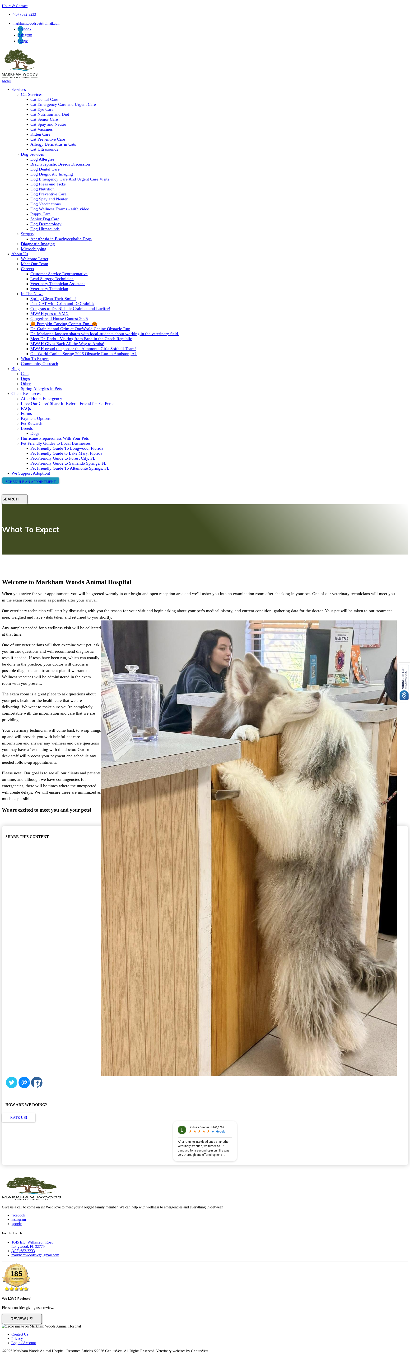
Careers (27, 268)
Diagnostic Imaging (38, 243)
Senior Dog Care (44, 219)
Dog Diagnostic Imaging (51, 174)
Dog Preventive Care (48, 194)
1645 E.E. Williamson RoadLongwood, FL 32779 (32, 1244)
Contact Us (19, 1334)
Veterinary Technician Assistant (57, 283)
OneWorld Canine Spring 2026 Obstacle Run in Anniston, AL (83, 353)
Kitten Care (40, 134)
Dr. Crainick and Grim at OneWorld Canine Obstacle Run (80, 328)
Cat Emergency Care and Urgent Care (63, 104)
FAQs (26, 408)
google (23, 41)
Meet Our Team (34, 263)
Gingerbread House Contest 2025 (59, 318)
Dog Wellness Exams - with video (59, 209)
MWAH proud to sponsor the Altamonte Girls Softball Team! (83, 348)
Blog (15, 368)
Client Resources (26, 393)
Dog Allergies (42, 159)
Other (26, 383)
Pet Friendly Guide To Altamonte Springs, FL (69, 468)
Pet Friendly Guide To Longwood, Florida (66, 448)
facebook (24, 29)
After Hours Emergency (41, 398)
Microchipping (33, 248)
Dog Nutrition (42, 189)
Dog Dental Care (45, 169)
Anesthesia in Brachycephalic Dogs (61, 238)
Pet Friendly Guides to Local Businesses (56, 443)
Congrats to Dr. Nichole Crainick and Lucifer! (70, 308)
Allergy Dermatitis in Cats (53, 144)
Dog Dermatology (45, 224)
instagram (25, 35)
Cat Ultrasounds (44, 149)
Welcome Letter (34, 258)
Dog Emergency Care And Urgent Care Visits (69, 179)
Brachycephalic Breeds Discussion (60, 164)
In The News (32, 293)
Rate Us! (18, 1117)
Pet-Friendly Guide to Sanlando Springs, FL (68, 463)
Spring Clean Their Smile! (53, 298)
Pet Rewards (31, 423)
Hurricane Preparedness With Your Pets (55, 438)
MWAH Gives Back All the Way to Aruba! (67, 343)
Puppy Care (40, 214)
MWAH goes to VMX (49, 313)
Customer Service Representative (59, 273)
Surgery (27, 233)
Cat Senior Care (44, 119)
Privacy (17, 1339)
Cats (24, 373)
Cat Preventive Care (47, 139)
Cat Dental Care (44, 99)
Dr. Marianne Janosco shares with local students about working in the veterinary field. (104, 333)
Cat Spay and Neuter (48, 124)
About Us (19, 253)
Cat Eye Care (41, 109)
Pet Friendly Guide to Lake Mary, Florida (66, 453)
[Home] (19, 77)
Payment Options (36, 418)
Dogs (25, 378)
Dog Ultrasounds (45, 229)
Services (18, 89)
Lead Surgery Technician (52, 278)
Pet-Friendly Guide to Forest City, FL (62, 458)
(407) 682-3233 (24, 14)
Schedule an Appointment (31, 482)
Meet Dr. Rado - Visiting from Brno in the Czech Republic (81, 338)
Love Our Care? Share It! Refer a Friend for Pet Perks (67, 403)
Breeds (27, 428)
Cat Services (31, 94)
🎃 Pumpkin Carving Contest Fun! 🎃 (63, 323)
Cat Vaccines (41, 129)
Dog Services (32, 154)
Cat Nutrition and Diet (49, 114)
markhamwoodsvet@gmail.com (36, 23)
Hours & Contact (15, 6)
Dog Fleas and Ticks (48, 184)
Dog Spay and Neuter (49, 199)
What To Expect (35, 358)
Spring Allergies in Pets (41, 388)
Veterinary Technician (49, 288)
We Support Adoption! (30, 473)
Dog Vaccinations (45, 204)
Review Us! (22, 1319)
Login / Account (23, 1343)
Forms (26, 413)
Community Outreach (39, 363)
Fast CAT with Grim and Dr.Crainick (62, 303)
